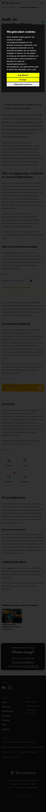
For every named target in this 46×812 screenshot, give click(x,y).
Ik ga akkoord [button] (23, 75)
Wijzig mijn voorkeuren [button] (23, 84)
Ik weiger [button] (23, 80)
